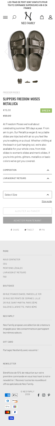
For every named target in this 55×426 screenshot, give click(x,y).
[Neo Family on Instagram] (43, 395)
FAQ (5, 277)
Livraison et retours (14, 272)
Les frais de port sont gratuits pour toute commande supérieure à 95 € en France (28, 5)
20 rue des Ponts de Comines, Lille (21, 298)
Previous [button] (8, 51)
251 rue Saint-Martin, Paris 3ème (20, 303)
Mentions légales (13, 268)
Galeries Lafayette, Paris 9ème (20, 307)
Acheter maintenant (28, 220)
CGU (5, 264)
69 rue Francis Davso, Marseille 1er (22, 294)
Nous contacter (11, 259)
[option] (27, 51)
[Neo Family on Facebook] (38, 395)
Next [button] (46, 51)
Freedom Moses (11, 92)
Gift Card (8, 342)
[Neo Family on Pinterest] (49, 395)
